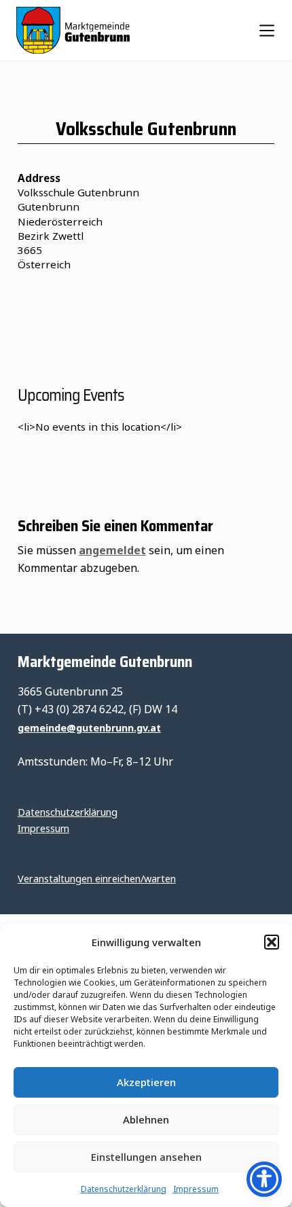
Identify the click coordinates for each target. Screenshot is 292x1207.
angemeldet (112, 550)
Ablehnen (146, 1119)
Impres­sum (196, 1189)
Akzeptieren (146, 1082)
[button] (271, 942)
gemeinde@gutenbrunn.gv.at (89, 727)
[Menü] (266, 30)
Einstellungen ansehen (146, 1157)
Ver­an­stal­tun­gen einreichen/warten (97, 878)
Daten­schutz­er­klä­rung (123, 1189)
